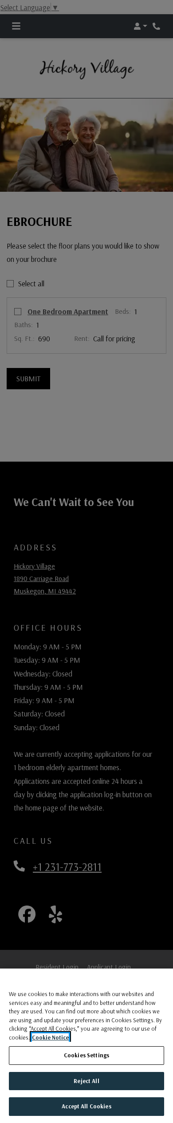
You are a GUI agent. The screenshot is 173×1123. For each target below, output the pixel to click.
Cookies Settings (86, 1055)
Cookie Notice (50, 1037)
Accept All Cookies (86, 1106)
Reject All (86, 1080)
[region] (86, 1046)
